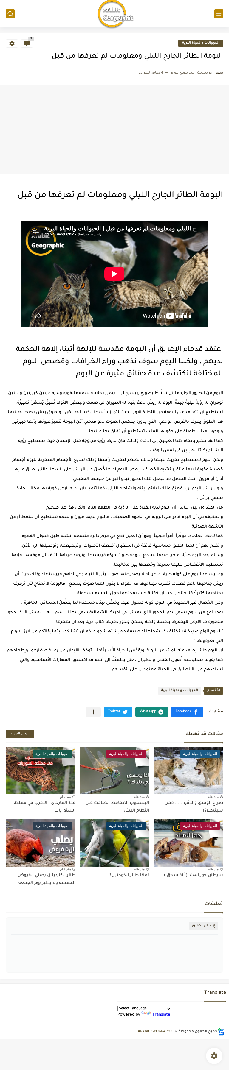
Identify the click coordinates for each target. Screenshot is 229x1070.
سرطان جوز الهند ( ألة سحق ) (193, 875)
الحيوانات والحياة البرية (200, 43)
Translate (161, 1015)
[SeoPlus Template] (221, 1032)
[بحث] (10, 13)
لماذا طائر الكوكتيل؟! (128, 875)
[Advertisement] (114, 129)
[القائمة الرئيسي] (218, 13)
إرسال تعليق (203, 926)
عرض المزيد (20, 734)
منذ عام (213, 797)
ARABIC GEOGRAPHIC (156, 1032)
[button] (187, 712)
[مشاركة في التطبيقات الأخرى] (93, 712)
